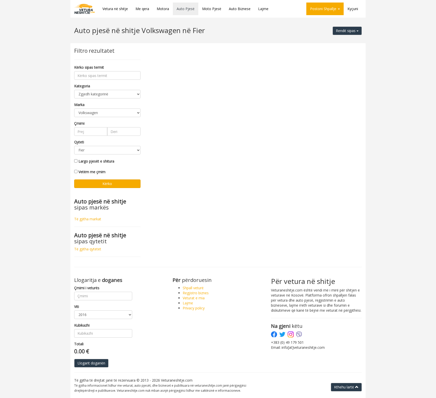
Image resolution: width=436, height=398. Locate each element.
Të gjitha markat (87, 219)
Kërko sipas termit (89, 67)
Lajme (263, 8)
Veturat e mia (194, 298)
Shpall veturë (193, 287)
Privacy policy (194, 308)
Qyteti (79, 142)
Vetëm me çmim (91, 171)
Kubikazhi (82, 325)
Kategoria (82, 86)
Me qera (142, 8)
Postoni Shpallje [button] (323, 8)
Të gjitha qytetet (87, 249)
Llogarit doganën (91, 363)
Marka (79, 104)
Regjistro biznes (196, 292)
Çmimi (79, 123)
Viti (76, 306)
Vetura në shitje (115, 8)
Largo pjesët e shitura (96, 161)
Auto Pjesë (186, 8)
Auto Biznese (240, 8)
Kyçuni (352, 8)
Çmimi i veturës (86, 287)
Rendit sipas (346, 30)
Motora (163, 8)
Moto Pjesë (211, 8)
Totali (79, 343)
